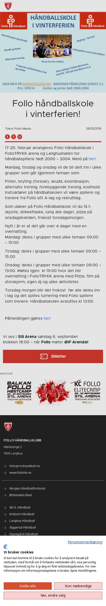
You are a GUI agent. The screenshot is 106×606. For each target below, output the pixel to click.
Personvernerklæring (85, 542)
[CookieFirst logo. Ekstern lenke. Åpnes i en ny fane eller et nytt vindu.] (5, 547)
